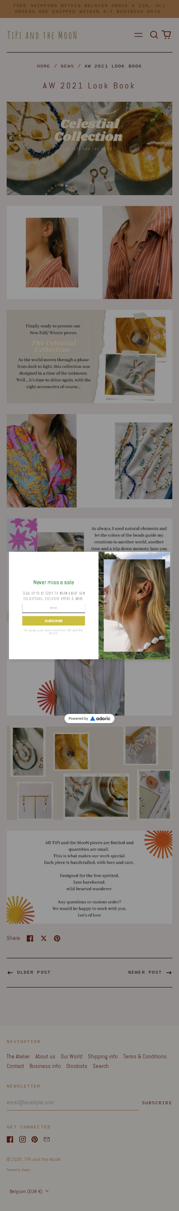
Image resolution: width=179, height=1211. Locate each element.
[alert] (89, 605)
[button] (53, 621)
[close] (164, 558)
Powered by (78, 718)
